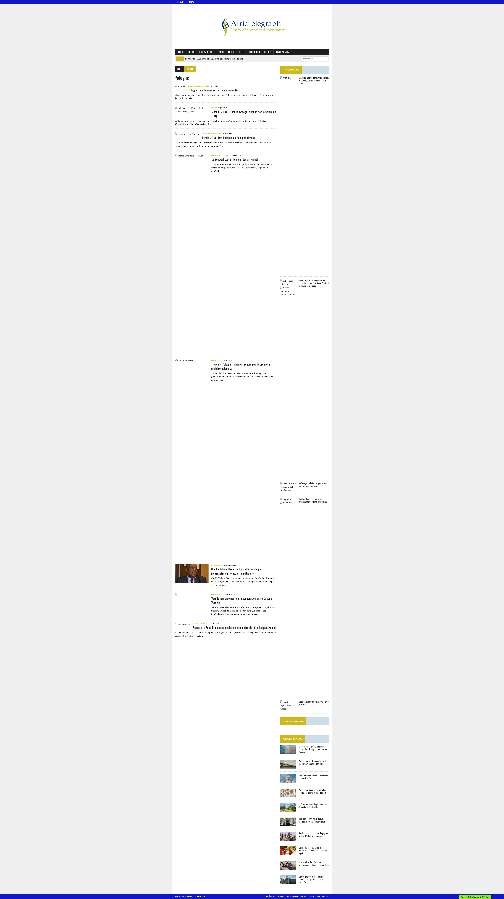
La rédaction (270, 896)
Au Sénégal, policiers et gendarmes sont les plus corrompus (313, 485)
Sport (241, 52)
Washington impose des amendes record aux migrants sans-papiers (312, 791)
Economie (220, 52)
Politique (191, 52)
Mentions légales (323, 896)
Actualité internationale (293, 738)
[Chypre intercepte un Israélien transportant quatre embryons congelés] (288, 882)
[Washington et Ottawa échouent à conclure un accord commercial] (288, 766)
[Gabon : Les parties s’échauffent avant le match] (288, 708)
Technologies (254, 52)
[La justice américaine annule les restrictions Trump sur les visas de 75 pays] (288, 752)
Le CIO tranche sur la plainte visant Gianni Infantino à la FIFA (313, 806)
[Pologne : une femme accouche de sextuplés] (180, 86)
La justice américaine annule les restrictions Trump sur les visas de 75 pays (313, 749)
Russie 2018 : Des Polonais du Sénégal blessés (228, 137)
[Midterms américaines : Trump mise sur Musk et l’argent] (288, 781)
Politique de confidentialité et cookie (300, 896)
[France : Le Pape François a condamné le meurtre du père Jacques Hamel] (182, 623)
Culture (267, 52)
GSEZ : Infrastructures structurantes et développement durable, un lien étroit (314, 80)
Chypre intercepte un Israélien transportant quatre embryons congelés (311, 879)
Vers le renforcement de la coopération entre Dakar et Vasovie (242, 600)
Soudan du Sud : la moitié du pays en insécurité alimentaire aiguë (313, 835)
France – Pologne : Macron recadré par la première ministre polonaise (240, 366)
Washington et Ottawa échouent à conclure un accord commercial (312, 762)
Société (231, 52)
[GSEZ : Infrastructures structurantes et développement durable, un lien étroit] (288, 271)
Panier (191, 2)
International (205, 52)
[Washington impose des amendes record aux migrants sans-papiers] (288, 795)
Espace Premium (282, 52)
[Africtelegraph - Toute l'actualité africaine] (252, 27)
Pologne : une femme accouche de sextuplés (213, 90)
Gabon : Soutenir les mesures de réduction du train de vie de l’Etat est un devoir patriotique (314, 283)
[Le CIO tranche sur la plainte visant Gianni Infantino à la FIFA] (288, 810)
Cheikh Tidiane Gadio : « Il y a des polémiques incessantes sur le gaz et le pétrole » (237, 571)
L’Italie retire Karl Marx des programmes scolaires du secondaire (314, 864)
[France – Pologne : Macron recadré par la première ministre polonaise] (192, 554)
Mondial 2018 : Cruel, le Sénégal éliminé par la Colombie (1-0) (243, 113)
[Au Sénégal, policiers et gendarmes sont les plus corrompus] (288, 490)
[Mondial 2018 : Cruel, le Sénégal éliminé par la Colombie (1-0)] (192, 111)
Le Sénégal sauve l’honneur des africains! (234, 159)
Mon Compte (181, 2)
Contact (281, 896)
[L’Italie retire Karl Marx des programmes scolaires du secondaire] (288, 868)
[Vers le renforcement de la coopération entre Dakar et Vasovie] (192, 610)
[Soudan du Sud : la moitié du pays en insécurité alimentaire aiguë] (288, 839)
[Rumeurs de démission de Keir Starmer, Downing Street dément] (288, 824)
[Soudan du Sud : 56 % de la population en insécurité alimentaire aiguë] (288, 853)
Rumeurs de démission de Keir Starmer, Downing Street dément (312, 820)
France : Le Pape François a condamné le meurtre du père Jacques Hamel (234, 627)
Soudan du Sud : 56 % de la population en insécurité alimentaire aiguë (313, 850)
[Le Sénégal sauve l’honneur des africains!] (192, 349)
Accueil (180, 52)
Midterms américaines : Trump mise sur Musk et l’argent (313, 777)
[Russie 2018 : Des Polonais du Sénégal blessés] (187, 134)
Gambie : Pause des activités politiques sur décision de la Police (313, 500)
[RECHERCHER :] (315, 58)
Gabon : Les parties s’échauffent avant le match (314, 703)
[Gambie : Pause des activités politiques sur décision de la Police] (288, 693)
